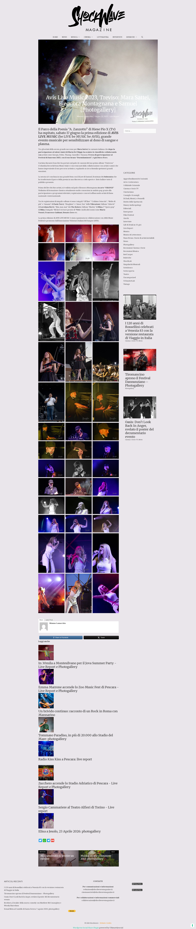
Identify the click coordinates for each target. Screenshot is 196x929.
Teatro (126, 274)
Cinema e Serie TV (130, 188)
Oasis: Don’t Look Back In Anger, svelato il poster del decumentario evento (139, 429)
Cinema (87, 37)
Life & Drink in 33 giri (132, 225)
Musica (74, 37)
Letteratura (103, 37)
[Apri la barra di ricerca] (142, 37)
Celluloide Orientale (131, 185)
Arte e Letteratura (131, 182)
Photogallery (128, 244)
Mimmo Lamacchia (57, 623)
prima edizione (96, 133)
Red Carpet (128, 254)
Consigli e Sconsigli (131, 195)
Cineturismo (128, 192)
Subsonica (109, 176)
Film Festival (128, 215)
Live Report (114, 116)
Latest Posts (49, 620)
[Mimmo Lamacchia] (44, 630)
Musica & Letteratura (132, 234)
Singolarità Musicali (131, 264)
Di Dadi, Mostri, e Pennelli (133, 198)
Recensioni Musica (131, 251)
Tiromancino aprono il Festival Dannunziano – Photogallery (137, 379)
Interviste (117, 37)
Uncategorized (129, 277)
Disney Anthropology (132, 205)
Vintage (126, 284)
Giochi (126, 218)
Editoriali (127, 208)
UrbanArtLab (129, 281)
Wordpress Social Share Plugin (86, 927)
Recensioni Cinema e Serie (134, 248)
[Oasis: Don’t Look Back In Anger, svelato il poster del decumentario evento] (139, 417)
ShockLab (127, 261)
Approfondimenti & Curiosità (135, 179)
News (64, 37)
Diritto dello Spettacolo (132, 202)
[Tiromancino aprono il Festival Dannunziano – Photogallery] (139, 369)
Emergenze (128, 211)
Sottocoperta (128, 271)
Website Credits (105, 923)
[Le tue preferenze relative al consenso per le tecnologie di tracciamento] (192, 925)
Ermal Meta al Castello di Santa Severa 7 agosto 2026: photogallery (31, 909)
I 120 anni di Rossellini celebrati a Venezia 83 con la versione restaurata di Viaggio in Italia (139, 330)
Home (55, 37)
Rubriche (130, 37)
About (41, 620)
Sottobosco (128, 267)
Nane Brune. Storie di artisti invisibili (138, 238)
